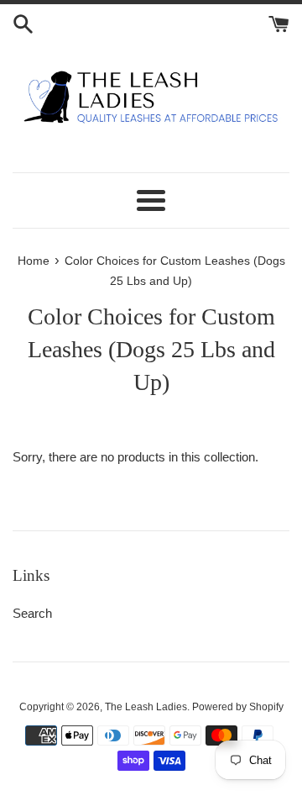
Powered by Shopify (238, 707)
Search (32, 613)
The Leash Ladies (146, 707)
